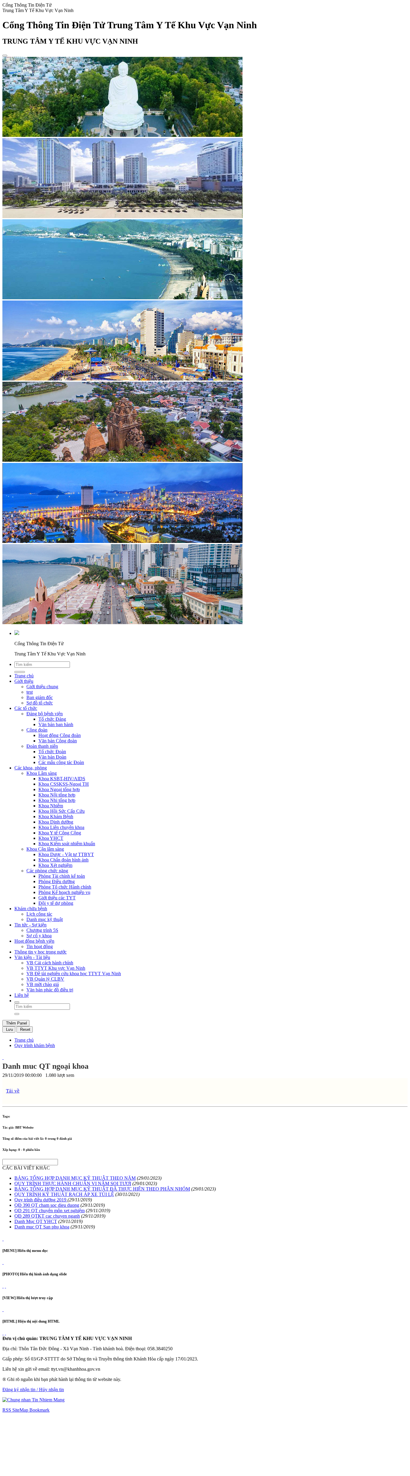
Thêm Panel (16, 1023)
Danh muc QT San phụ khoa (41, 1226)
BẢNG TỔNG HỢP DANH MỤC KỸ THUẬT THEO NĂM (75, 1178)
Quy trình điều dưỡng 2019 (41, 1199)
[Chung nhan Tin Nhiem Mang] (33, 1399)
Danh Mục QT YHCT (35, 1221)
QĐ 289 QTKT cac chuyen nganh (47, 1216)
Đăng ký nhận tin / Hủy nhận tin (33, 1389)
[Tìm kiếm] (16, 1002)
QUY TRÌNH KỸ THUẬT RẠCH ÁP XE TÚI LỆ (64, 1194)
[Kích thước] (3, 1057)
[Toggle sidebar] (4, 56)
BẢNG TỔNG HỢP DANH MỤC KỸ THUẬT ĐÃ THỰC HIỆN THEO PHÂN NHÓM (102, 1188)
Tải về (13, 1091)
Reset (24, 1029)
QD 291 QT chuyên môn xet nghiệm (49, 1210)
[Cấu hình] (5, 1286)
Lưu (9, 1029)
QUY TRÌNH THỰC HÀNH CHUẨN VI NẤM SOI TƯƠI (72, 1183)
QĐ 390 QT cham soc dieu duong (46, 1205)
